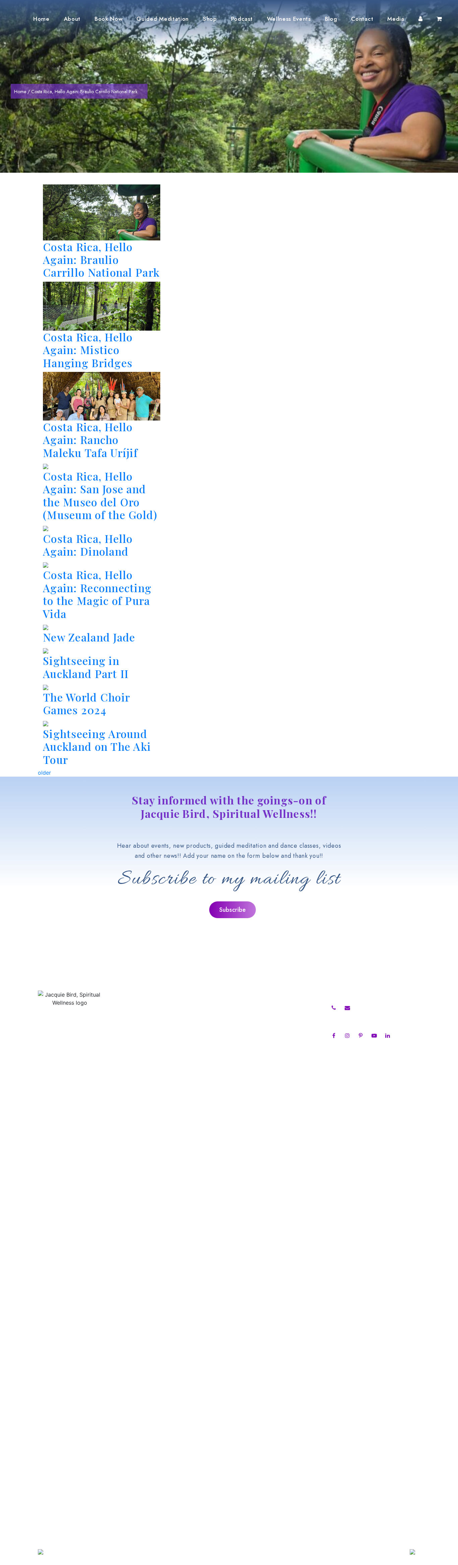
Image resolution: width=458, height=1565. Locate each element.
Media (395, 19)
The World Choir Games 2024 (86, 703)
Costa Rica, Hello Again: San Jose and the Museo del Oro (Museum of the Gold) (100, 495)
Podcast (242, 19)
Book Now (108, 19)
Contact (362, 19)
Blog (331, 19)
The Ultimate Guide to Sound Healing (258, 1017)
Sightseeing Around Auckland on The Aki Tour (97, 746)
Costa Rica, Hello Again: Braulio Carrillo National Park (101, 259)
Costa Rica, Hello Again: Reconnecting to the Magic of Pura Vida (97, 593)
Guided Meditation (162, 19)
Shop (210, 19)
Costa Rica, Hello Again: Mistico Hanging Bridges (88, 350)
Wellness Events (289, 19)
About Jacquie (141, 1008)
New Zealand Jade (89, 637)
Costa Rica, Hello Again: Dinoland (88, 544)
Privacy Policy (140, 1071)
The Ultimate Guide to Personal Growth (261, 1008)
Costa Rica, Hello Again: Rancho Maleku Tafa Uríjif (90, 440)
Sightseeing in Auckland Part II (85, 666)
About (72, 19)
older (44, 772)
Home (41, 19)
